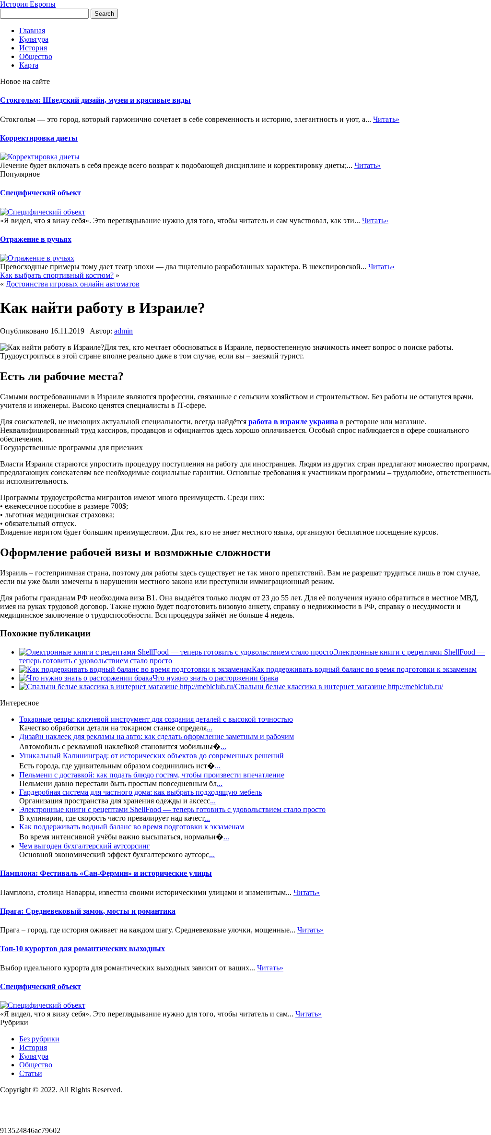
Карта (28, 65)
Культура (33, 39)
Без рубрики (39, 1039)
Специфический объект (40, 193)
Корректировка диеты (39, 138)
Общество (35, 56)
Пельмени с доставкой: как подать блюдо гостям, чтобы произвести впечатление (151, 775)
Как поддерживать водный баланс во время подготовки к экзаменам (364, 669)
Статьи (30, 1073)
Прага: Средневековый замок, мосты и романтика (87, 911)
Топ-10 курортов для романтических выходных (82, 948)
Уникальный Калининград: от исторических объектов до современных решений (151, 756)
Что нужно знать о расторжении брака (215, 678)
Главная (32, 30)
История (33, 48)
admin (123, 331)
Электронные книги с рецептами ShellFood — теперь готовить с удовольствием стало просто (172, 809)
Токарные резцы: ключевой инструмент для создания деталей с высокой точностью (156, 719)
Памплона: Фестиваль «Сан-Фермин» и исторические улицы (106, 873)
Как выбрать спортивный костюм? (57, 275)
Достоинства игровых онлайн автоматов (73, 284)
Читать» (386, 119)
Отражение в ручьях (35, 239)
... (209, 728)
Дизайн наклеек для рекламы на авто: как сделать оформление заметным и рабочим (156, 736)
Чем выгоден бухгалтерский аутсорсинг (84, 846)
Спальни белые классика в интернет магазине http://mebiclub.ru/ (339, 686)
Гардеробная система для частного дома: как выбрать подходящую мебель (140, 792)
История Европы (28, 4)
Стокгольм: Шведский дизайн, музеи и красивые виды (95, 100)
